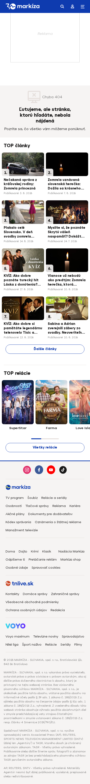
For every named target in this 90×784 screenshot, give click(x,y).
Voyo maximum (18, 636)
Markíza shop (70, 559)
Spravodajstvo (73, 636)
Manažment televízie (22, 530)
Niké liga (12, 645)
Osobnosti (14, 506)
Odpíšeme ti (15, 559)
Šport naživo (32, 645)
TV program (15, 498)
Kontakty (12, 594)
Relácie (51, 645)
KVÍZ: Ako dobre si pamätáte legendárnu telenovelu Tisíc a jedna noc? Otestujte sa (23, 328)
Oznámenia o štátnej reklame (58, 522)
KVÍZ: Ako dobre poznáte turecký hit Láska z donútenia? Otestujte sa (21, 280)
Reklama (59, 506)
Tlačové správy (37, 506)
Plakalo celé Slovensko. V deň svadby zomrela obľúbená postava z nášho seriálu (21, 232)
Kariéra (74, 506)
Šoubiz (32, 498)
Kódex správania (18, 522)
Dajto (23, 551)
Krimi (35, 551)
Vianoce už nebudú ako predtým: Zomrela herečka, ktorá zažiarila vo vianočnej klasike (67, 280)
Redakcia (58, 610)
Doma (10, 551)
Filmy (78, 645)
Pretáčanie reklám (43, 559)
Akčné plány (15, 514)
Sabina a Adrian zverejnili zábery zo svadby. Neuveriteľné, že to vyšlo (66, 328)
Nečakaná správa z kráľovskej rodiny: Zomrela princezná (20, 184)
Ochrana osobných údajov (26, 610)
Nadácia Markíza (71, 551)
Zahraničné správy (65, 594)
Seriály (65, 645)
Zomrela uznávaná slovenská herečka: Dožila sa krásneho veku (64, 184)
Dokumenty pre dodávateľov (50, 514)
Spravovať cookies (46, 568)
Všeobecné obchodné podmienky (32, 602)
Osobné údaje (17, 568)
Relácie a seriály (54, 498)
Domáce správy (35, 594)
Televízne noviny (45, 636)
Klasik (46, 551)
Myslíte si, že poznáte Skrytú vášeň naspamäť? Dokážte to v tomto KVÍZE (66, 232)
